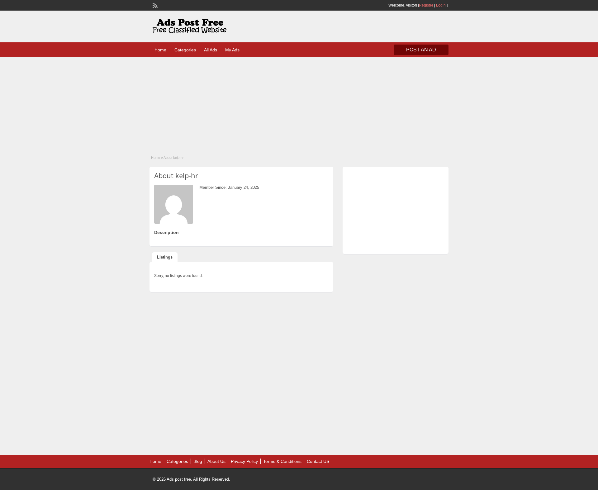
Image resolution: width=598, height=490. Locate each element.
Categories (185, 49)
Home (160, 49)
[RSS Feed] (154, 4)
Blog (197, 461)
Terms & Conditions (282, 461)
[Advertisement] (299, 102)
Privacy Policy (244, 461)
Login (441, 5)
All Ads (210, 49)
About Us (216, 461)
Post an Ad (421, 49)
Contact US (318, 461)
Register (426, 5)
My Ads (232, 49)
